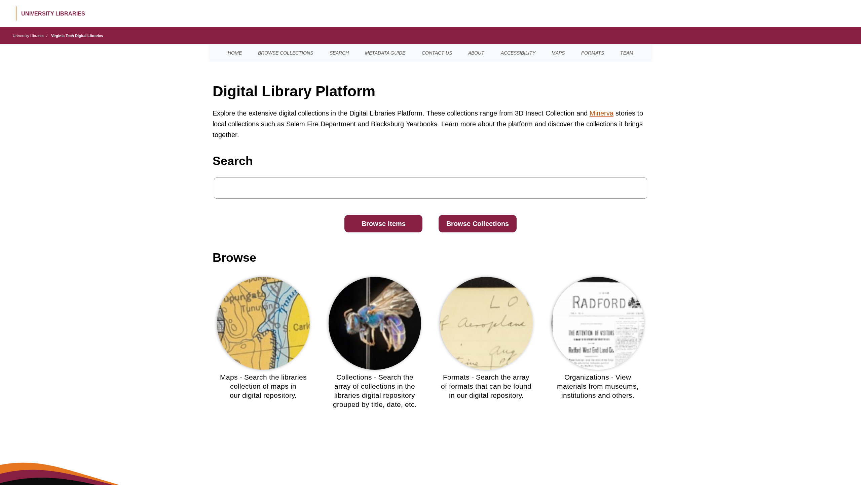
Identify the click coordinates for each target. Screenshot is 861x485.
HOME (235, 53)
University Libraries (28, 36)
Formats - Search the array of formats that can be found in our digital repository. (486, 386)
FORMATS (592, 53)
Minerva (601, 113)
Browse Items (384, 223)
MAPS (558, 53)
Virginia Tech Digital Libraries (77, 36)
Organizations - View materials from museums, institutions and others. (598, 386)
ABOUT (476, 53)
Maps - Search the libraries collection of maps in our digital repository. (263, 386)
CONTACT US (437, 53)
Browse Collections (477, 223)
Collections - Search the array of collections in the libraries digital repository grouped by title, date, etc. (375, 391)
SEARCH (339, 53)
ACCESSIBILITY (518, 53)
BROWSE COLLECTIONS (285, 53)
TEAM (626, 53)
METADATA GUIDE (385, 53)
